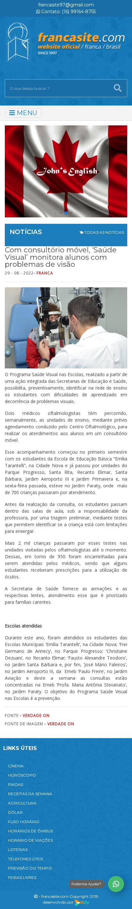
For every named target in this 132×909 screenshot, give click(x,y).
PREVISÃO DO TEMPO (30, 868)
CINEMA (16, 765)
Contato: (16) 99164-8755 (68, 11)
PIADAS (15, 784)
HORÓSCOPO (22, 775)
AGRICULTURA (22, 803)
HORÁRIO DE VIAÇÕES (30, 840)
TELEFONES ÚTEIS (25, 858)
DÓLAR (15, 812)
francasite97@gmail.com (66, 5)
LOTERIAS (18, 849)
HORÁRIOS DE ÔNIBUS (30, 831)
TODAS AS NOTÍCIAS (103, 232)
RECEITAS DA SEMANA (30, 793)
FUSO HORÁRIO (23, 821)
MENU (26, 113)
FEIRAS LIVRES (22, 877)
